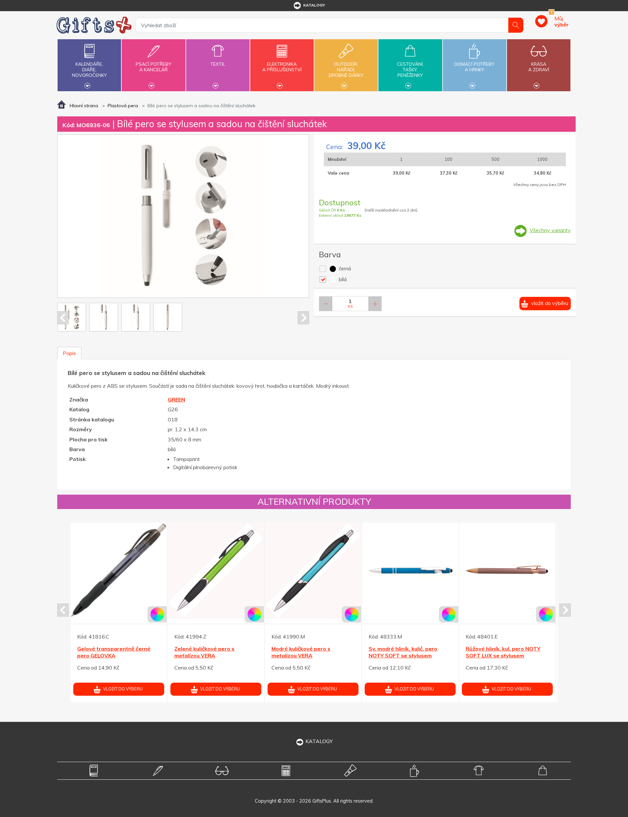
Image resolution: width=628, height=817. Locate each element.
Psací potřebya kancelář (153, 67)
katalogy (314, 5)
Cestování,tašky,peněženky (410, 69)
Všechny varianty (550, 230)
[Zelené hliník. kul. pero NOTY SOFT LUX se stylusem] (216, 570)
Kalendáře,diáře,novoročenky (89, 69)
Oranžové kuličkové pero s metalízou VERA (499, 652)
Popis (69, 353)
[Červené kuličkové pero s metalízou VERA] (119, 570)
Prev (63, 317)
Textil (217, 64)
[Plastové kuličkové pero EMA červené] (410, 570)
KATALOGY (319, 741)
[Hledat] (515, 25)
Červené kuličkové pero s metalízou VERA (109, 652)
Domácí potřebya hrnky (474, 67)
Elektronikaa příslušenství (282, 67)
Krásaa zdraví (538, 67)
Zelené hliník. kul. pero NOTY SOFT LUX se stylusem (211, 652)
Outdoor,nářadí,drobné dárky (346, 69)
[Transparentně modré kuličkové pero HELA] (313, 570)
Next (303, 317)
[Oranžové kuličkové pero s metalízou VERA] (507, 570)
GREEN (176, 399)
